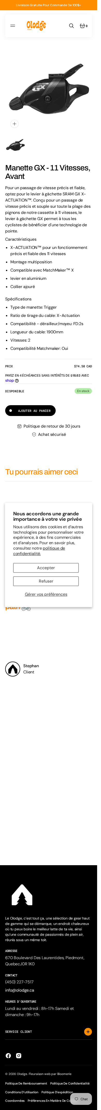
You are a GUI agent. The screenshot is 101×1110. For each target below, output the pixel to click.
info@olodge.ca (19, 990)
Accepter (46, 567)
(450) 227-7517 (19, 982)
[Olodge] (36, 25)
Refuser (46, 581)
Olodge (22, 1074)
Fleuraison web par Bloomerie (50, 1074)
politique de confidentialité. (39, 550)
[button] (13, 26)
